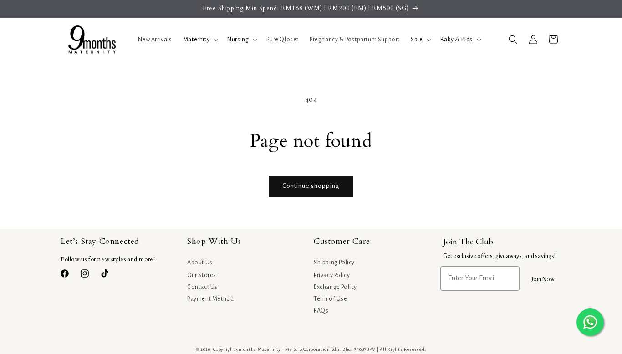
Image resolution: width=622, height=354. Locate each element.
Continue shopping (311, 185)
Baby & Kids (456, 39)
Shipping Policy (334, 262)
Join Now (542, 279)
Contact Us (202, 287)
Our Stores (201, 275)
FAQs (321, 311)
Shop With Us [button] (214, 241)
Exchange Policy (335, 287)
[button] (200, 39)
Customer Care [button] (342, 241)
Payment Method (210, 299)
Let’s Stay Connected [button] (100, 241)
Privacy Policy (332, 275)
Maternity (196, 39)
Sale (417, 39)
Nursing (238, 39)
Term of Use (330, 299)
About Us (200, 262)
